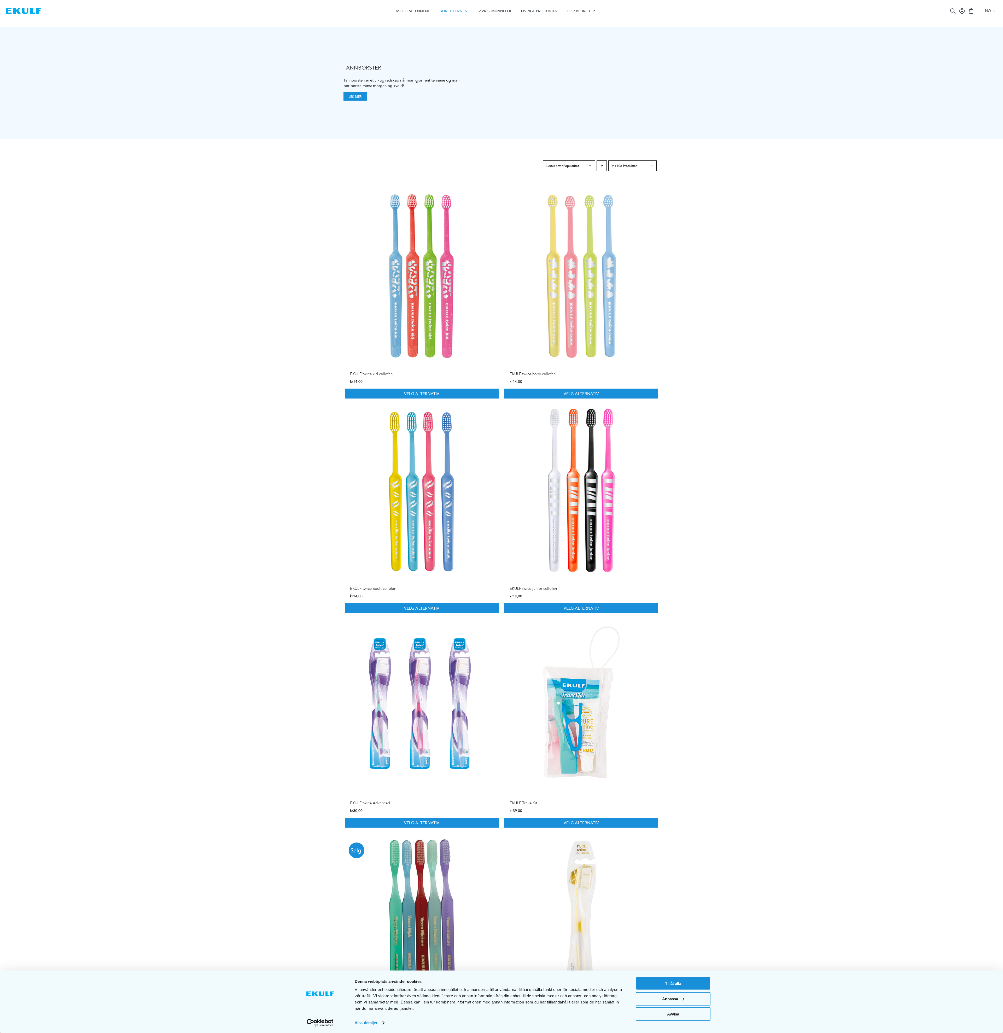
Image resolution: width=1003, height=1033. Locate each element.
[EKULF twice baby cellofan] (581, 276)
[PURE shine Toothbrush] (581, 919)
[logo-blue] (23, 10)
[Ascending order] (602, 165)
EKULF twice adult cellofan (373, 588)
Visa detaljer (366, 1022)
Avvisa (673, 1014)
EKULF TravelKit (523, 803)
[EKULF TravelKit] (581, 705)
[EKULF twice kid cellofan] (422, 276)
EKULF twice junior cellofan (533, 588)
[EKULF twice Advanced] (422, 705)
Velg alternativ (421, 393)
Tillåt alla (673, 983)
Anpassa (670, 998)
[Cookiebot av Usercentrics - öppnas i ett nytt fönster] (320, 1023)
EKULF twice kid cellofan (371, 374)
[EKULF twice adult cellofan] (422, 490)
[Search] (952, 11)
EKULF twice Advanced (370, 803)
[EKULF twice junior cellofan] (581, 490)
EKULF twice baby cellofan (533, 374)
